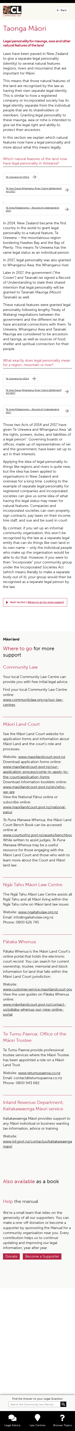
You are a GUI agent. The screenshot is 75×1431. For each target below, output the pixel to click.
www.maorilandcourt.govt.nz (41, 757)
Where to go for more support (46, 602)
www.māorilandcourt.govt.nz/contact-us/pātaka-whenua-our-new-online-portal (34, 1009)
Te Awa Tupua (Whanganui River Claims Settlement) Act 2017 (34, 190)
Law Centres (37, 1425)
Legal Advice (12, 1425)
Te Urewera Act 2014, (17, 176)
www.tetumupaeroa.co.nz (39, 1073)
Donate (11, 1256)
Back (64, 10)
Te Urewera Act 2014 (17, 378)
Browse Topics (62, 1425)
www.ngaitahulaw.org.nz (38, 912)
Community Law (17, 11)
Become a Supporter (42, 1256)
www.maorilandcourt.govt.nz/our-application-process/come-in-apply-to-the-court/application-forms (36, 772)
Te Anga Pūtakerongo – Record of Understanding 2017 (32, 209)
